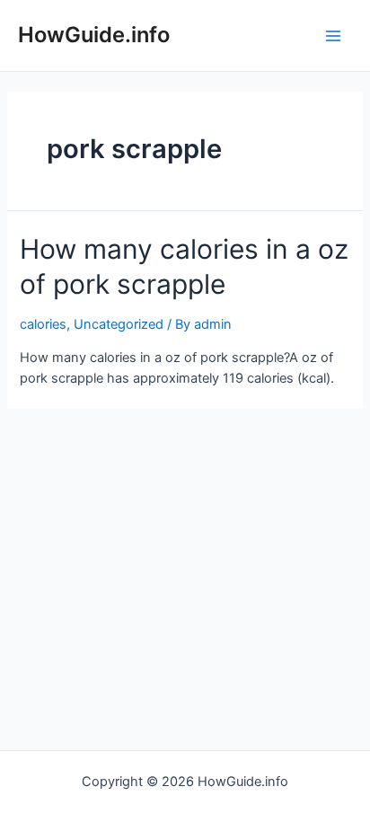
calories (43, 324)
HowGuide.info (94, 35)
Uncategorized (118, 324)
